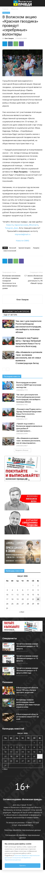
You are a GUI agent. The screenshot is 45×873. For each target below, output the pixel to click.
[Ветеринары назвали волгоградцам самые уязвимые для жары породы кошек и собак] (8, 703)
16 (38, 594)
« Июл (21, 612)
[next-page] (7, 369)
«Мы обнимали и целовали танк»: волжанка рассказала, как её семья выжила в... (28, 440)
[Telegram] (4, 43)
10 (7, 594)
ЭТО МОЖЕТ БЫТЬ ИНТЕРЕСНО (16, 311)
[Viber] (21, 43)
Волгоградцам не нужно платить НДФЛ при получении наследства (28, 385)
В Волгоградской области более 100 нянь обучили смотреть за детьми (27, 690)
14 (28, 594)
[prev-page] (3, 369)
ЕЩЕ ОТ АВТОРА (10, 315)
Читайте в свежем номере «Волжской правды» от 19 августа (27, 646)
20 (23, 599)
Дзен (16, 228)
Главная (5, 9)
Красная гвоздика (24, 248)
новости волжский (9, 251)
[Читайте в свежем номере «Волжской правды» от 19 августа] (8, 647)
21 (28, 599)
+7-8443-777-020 (32, 822)
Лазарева (36, 248)
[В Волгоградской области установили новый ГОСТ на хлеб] (8, 717)
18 (12, 599)
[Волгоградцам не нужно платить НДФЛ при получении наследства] (8, 385)
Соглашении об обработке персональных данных (18, 859)
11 (12, 594)
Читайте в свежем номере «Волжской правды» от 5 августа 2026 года (27, 670)
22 (33, 599)
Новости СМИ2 (22, 240)
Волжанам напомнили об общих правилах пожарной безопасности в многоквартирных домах (11, 282)
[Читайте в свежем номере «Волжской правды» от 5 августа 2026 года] (8, 671)
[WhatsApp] (15, 43)
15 (33, 594)
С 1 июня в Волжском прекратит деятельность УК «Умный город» (34, 279)
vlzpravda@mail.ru (22, 234)
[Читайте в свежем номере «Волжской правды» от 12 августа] (8, 659)
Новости (10, 225)
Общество (14, 9)
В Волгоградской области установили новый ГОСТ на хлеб (27, 716)
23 (38, 599)
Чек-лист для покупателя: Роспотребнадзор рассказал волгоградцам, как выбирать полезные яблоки (29, 326)
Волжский (12, 248)
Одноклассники (21, 225)
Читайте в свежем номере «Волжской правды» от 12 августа (27, 658)
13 (23, 594)
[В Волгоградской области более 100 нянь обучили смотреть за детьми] (8, 690)
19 (17, 599)
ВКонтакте (33, 225)
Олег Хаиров (9, 38)
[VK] (10, 43)
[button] (4, 3)
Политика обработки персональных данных (22, 830)
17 (7, 599)
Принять (22, 865)
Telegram (9, 228)
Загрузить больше (21, 450)
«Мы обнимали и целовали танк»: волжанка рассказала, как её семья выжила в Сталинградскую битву (29, 357)
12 (17, 594)
